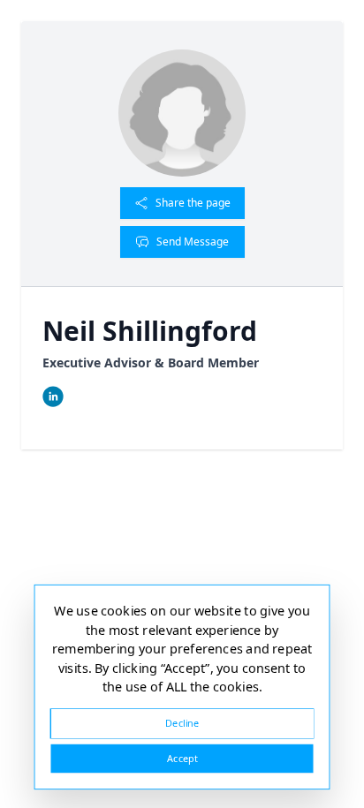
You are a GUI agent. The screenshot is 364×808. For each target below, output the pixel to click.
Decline (182, 722)
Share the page (193, 202)
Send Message (192, 241)
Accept (182, 758)
